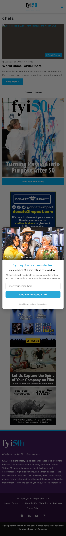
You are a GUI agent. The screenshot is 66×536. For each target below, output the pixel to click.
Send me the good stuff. (33, 294)
